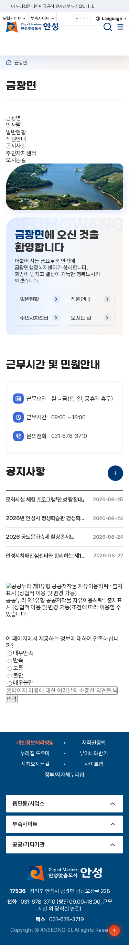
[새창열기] (64, 593)
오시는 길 (81, 318)
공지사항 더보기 (115, 473)
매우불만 (23, 683)
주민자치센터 (34, 318)
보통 (18, 667)
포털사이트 (13, 20)
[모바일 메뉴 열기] (120, 26)
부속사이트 (42, 20)
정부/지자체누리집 (64, 774)
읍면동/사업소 (28, 803)
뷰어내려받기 (94, 753)
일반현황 (29, 299)
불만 (18, 675)
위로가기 (114, 930)
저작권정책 (94, 742)
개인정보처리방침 (35, 742)
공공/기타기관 (28, 844)
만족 (18, 660)
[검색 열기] (107, 26)
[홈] (9, 62)
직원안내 (80, 299)
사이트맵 (93, 764)
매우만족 (23, 653)
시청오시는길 (35, 764)
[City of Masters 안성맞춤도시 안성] (32, 27)
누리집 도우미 (35, 753)
